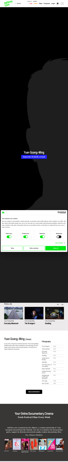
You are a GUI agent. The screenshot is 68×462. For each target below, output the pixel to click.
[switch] (25, 236)
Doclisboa (15, 451)
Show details (59, 243)
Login (53, 3)
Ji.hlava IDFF (50, 451)
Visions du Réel (59, 451)
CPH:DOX (6, 451)
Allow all (55, 248)
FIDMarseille (41, 451)
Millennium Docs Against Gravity (25, 451)
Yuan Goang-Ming (9, 321)
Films (40, 3)
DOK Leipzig (33, 451)
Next (62, 304)
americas (29, 1)
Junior (36, 3)
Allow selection (34, 248)
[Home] (8, 3)
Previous (57, 304)
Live (31, 3)
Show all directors (34, 392)
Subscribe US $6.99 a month (34, 157)
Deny (12, 248)
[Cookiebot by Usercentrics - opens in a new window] (59, 212)
